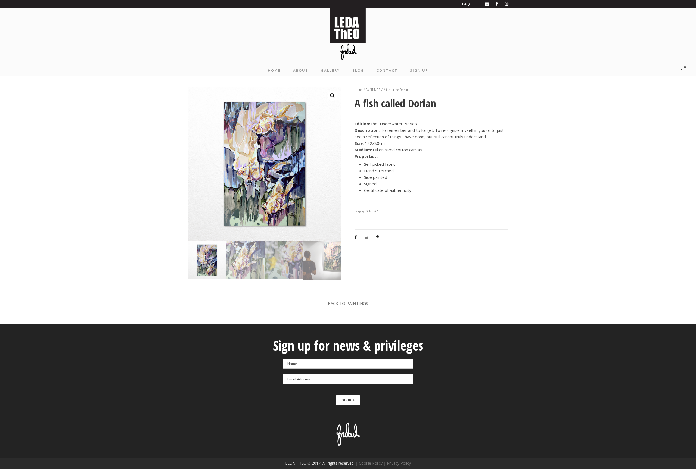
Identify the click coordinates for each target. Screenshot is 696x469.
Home (358, 89)
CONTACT (387, 70)
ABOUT (300, 70)
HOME (274, 70)
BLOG (358, 70)
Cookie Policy (371, 463)
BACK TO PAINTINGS (348, 303)
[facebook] (497, 4)
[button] (332, 96)
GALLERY (330, 70)
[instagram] (506, 4)
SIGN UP (419, 70)
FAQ (466, 4)
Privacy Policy (399, 463)
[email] (487, 4)
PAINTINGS (373, 89)
